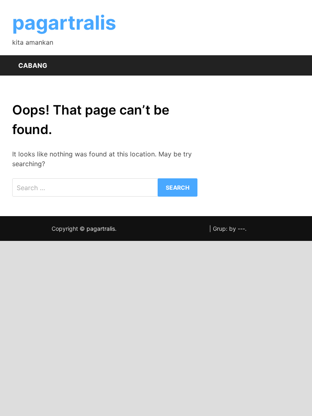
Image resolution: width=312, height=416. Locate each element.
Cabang (32, 65)
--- (241, 228)
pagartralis (64, 23)
